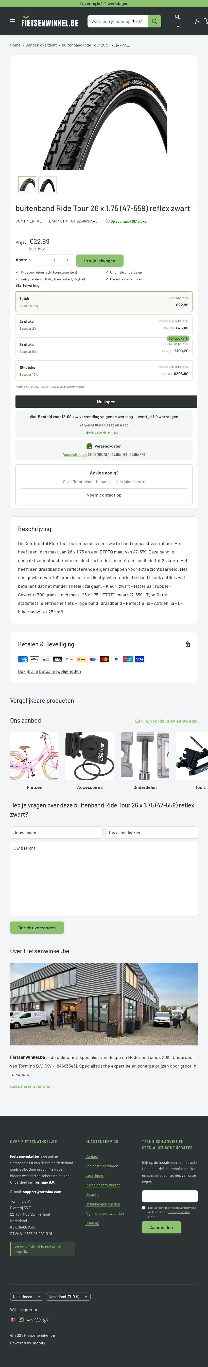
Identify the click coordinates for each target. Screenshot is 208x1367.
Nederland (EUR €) (64, 1296)
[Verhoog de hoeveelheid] (67, 260)
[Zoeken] (154, 21)
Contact (91, 1156)
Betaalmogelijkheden (102, 1204)
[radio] (104, 301)
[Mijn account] (197, 21)
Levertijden (94, 1175)
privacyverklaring (179, 1212)
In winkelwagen (99, 260)
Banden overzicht (41, 44)
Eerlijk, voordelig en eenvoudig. (167, 721)
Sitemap (92, 1223)
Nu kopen (106, 401)
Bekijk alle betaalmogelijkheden (49, 671)
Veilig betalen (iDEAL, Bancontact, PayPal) (53, 279)
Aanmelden (161, 1227)
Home (15, 44)
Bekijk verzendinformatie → (104, 432)
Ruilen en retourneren (102, 1185)
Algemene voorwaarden (104, 1213)
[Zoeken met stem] (133, 21)
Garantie (92, 1194)
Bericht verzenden (37, 927)
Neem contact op (104, 495)
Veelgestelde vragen (101, 1166)
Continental (28, 220)
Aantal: (22, 259)
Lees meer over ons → (33, 1086)
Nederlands (22, 1296)
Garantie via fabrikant (127, 279)
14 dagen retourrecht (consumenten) (49, 272)
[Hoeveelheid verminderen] (40, 260)
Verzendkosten (75, 454)
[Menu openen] (12, 21)
